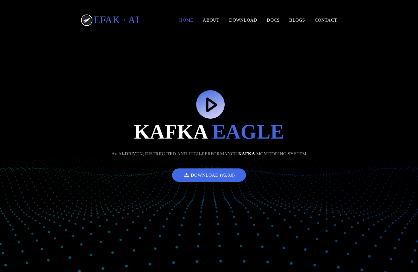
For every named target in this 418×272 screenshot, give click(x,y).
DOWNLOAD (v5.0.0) (213, 175)
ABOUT (211, 20)
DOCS (273, 20)
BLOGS (297, 20)
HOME (186, 20)
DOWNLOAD (243, 20)
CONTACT (326, 20)
